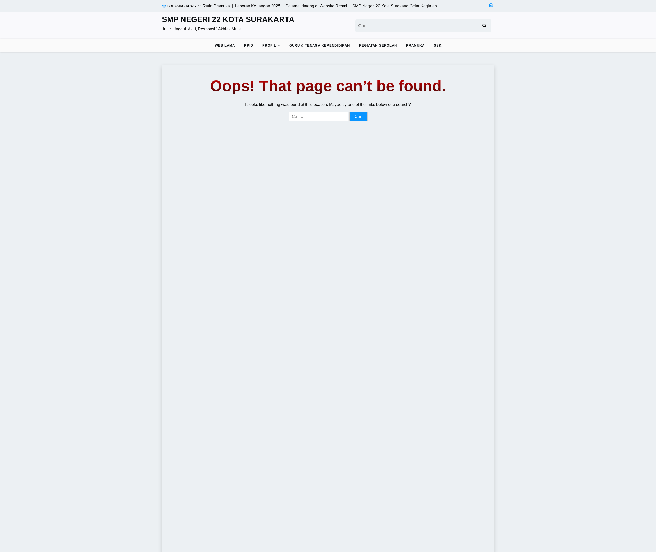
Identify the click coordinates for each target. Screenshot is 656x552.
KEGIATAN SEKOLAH (378, 45)
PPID (248, 45)
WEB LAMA (225, 45)
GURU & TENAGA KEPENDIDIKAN (319, 45)
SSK (438, 45)
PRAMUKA (415, 45)
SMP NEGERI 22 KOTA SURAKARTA (228, 19)
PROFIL (269, 45)
